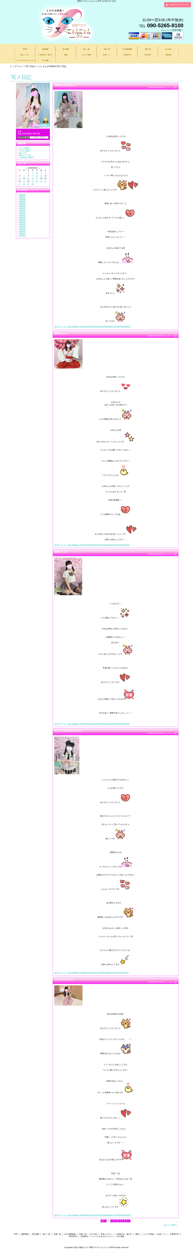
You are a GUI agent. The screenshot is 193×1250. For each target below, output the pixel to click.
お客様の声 (174, 1234)
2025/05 (22, 229)
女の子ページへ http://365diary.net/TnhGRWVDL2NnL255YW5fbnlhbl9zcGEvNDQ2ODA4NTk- (92, 326)
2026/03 (22, 206)
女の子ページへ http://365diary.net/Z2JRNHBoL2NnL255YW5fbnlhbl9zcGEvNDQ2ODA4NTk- (92, 545)
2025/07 (22, 224)
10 (37, 176)
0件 (175, 88)
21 (24, 181)
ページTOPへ (171, 1225)
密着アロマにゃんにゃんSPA (101, 1247)
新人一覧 (46, 1234)
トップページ (16, 66)
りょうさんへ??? (63, 979)
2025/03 (22, 233)
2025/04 (22, 231)
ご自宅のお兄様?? (26, 157)
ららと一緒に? (25, 150)
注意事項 (84, 1236)
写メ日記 (30, 66)
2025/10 (22, 217)
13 (20, 178)
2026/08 (22, 195)
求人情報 (120, 1236)
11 (41, 176)
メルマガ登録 (148, 1234)
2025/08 (22, 222)
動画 (137, 1234)
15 (28, 178)
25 (41, 181)
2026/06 (22, 199)
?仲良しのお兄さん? (65, 85)
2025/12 (22, 213)
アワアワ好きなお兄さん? (68, 730)
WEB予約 (73, 1236)
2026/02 (22, 208)
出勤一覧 (57, 1234)
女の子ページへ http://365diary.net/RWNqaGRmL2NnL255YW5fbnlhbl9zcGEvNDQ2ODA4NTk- (92, 1215)
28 (24, 184)
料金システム (106, 1234)
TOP (24, 49)
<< (26, 168)
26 (45, 181)
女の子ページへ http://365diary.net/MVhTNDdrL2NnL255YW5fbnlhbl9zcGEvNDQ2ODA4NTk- (92, 724)
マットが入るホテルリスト (102, 1236)
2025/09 (22, 220)
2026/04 (22, 204)
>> (39, 168)
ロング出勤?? (24, 148)
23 (33, 181)
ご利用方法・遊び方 (123, 1234)
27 (20, 184)
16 (33, 178)
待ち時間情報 (70, 1234)
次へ (127, 1221)
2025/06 (22, 226)
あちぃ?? (22, 153)
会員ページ (161, 1234)
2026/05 (22, 202)
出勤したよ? (61, 551)
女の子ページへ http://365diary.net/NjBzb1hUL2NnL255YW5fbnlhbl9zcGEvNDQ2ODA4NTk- (91, 973)
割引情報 (35, 1234)
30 (33, 184)
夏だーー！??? (25, 155)
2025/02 (22, 235)
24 (37, 181)
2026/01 (22, 211)
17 (37, 178)
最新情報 (24, 1234)
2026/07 (22, 197)
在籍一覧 (82, 1234)
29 (28, 184)
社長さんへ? (61, 333)
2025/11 (22, 215)
